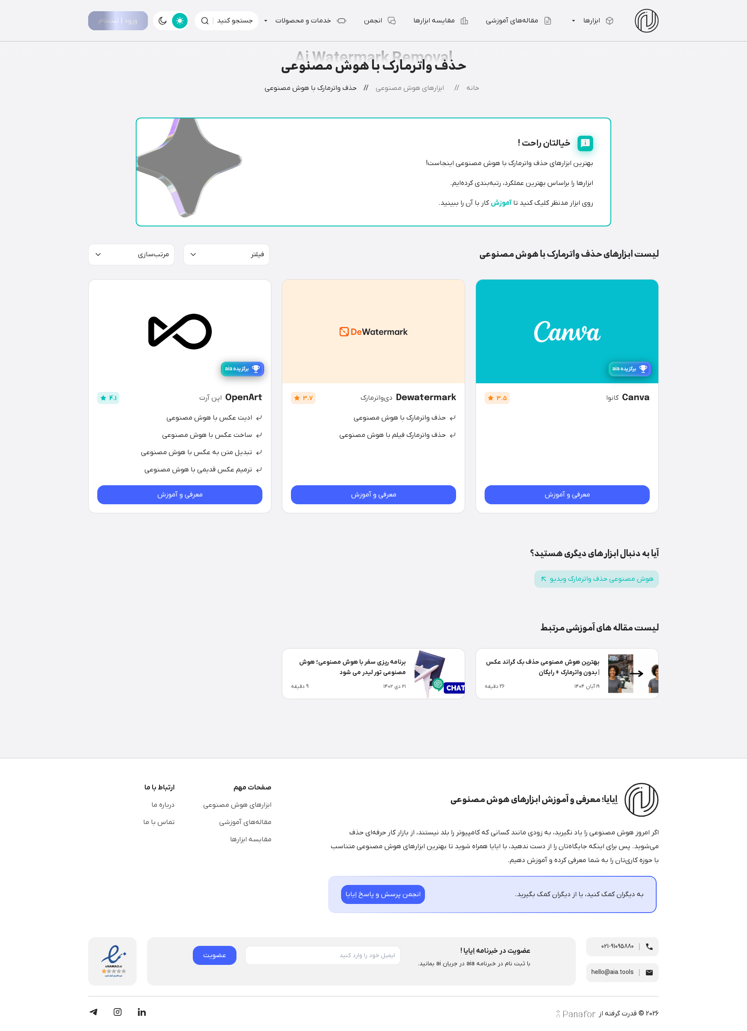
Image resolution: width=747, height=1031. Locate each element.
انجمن (373, 20)
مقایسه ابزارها (434, 20)
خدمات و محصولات (303, 20)
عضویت (214, 955)
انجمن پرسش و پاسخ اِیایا (383, 894)
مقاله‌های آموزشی (512, 20)
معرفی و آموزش (567, 494)
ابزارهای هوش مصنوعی (237, 805)
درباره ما (163, 805)
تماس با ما (159, 822)
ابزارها (591, 20)
